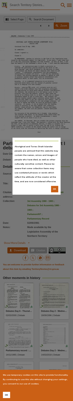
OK (54, 189)
